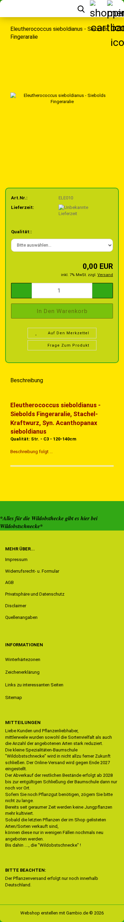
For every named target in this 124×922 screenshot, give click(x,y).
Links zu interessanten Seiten (34, 684)
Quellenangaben (21, 617)
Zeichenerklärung (22, 672)
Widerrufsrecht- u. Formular (32, 571)
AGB (9, 582)
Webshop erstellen (39, 912)
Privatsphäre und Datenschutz (34, 594)
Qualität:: (21, 231)
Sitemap (13, 697)
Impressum (16, 559)
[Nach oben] (19, 911)
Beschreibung (26, 380)
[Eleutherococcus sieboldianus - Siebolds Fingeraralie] (62, 98)
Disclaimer (15, 605)
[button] (21, 290)
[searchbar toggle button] (81, 8)
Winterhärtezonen (22, 659)
